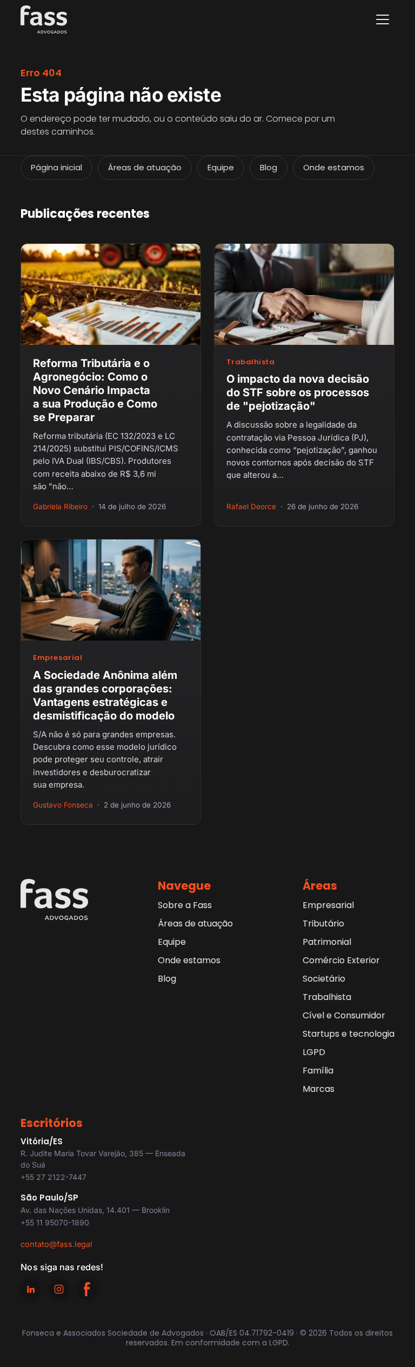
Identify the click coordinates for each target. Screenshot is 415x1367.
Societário (324, 978)
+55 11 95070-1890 (55, 1222)
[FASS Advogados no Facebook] (87, 1289)
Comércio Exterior (341, 960)
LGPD (314, 1052)
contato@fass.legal (56, 1244)
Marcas (318, 1089)
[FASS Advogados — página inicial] (44, 19)
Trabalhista (250, 362)
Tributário (323, 923)
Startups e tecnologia (348, 1034)
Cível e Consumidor (344, 1015)
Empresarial (57, 657)
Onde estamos (333, 167)
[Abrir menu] (382, 19)
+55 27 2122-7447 (53, 1177)
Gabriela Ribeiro (60, 506)
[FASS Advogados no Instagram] (59, 1289)
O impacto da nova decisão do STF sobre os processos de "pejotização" (297, 392)
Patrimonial (327, 942)
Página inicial (56, 167)
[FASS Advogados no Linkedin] (31, 1289)
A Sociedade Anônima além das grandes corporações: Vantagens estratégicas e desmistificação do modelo (105, 695)
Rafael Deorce (251, 506)
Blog (268, 167)
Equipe (221, 167)
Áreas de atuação (145, 167)
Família (318, 1070)
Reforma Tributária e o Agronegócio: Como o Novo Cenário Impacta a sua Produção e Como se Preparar (95, 390)
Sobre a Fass (185, 905)
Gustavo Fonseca (63, 805)
